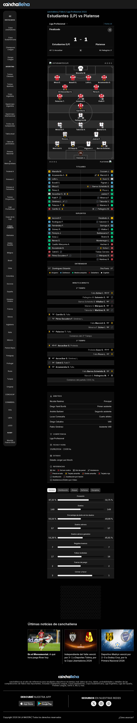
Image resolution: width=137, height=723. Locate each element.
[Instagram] (101, 703)
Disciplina (95, 490)
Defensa (84, 490)
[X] (93, 703)
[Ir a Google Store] (45, 703)
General (52, 490)
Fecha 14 (108, 24)
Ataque (74, 490)
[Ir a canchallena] (16, 4)
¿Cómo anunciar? (126, 717)
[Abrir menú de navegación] (10, 16)
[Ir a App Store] (27, 703)
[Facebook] (108, 703)
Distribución (63, 490)
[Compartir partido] (110, 30)
